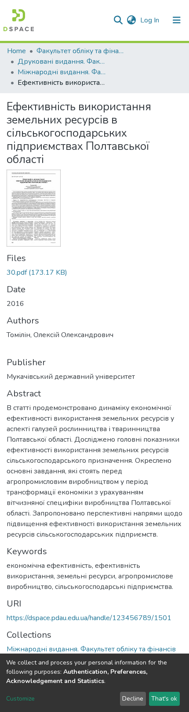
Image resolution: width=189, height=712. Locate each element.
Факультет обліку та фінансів (80, 51)
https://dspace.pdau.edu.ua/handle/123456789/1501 (89, 618)
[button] (131, 20)
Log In (150, 20)
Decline (132, 698)
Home (16, 51)
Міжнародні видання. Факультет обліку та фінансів (61, 72)
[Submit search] (118, 20)
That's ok (164, 698)
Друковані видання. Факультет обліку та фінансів (61, 61)
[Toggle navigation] (176, 20)
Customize (20, 698)
